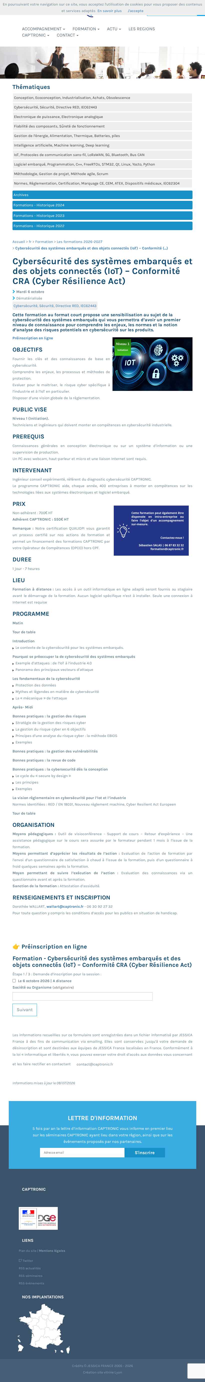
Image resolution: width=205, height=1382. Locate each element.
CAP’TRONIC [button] (34, 35)
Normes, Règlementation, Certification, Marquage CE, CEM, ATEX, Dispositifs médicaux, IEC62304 (97, 183)
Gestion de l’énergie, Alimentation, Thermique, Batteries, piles (67, 135)
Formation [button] (84, 29)
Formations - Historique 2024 (39, 205)
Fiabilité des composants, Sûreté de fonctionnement (59, 126)
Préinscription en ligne (32, 338)
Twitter (27, 1261)
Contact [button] (66, 35)
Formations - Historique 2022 (39, 226)
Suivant (25, 1009)
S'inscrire (145, 1152)
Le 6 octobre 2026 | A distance (45, 981)
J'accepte (136, 11)
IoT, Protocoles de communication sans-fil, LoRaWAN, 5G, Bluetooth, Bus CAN (79, 154)
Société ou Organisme (43, 987)
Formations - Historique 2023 (39, 215)
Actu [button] (112, 29)
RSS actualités (30, 1268)
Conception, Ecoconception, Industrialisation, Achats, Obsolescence (72, 97)
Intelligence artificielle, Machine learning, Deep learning (61, 145)
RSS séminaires (30, 1276)
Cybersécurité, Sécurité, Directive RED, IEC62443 (55, 107)
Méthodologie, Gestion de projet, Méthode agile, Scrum (61, 174)
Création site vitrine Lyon (102, 1372)
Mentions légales (52, 1251)
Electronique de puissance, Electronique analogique (58, 116)
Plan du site (27, 1251)
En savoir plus (110, 11)
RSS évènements (31, 1283)
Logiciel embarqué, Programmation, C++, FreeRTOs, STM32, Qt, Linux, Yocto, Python (84, 164)
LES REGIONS (141, 29)
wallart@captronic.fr (65, 906)
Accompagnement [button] (42, 29)
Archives (21, 195)
